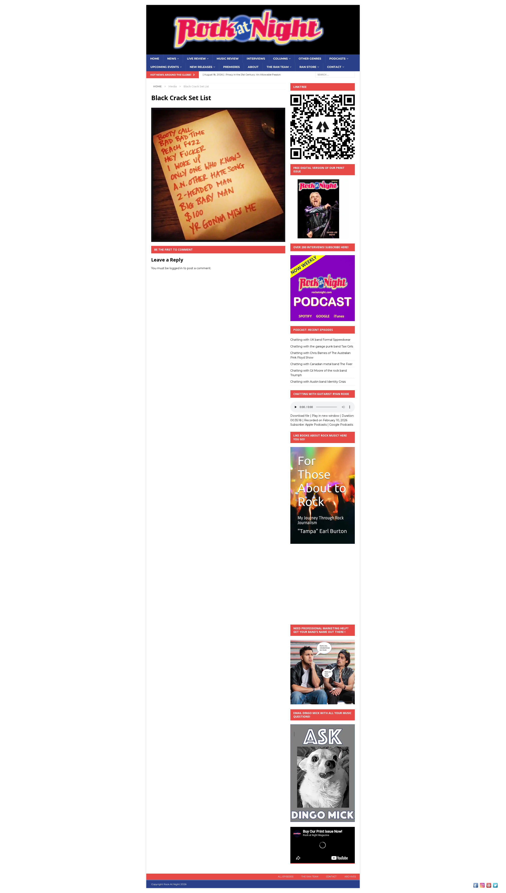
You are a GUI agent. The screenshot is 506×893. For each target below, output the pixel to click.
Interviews (256, 58)
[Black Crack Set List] (218, 240)
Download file (299, 415)
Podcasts (337, 58)
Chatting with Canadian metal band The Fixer (321, 364)
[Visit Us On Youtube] (488, 886)
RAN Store (307, 67)
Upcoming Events (164, 67)
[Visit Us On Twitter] (495, 886)
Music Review (228, 58)
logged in (176, 268)
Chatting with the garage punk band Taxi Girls (321, 346)
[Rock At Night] (253, 52)
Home (154, 58)
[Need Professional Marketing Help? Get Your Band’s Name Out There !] (322, 702)
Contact (334, 67)
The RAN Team (278, 67)
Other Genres (310, 58)
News (171, 58)
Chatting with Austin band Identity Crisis (318, 381)
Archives (350, 876)
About (253, 67)
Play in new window (325, 415)
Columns (280, 58)
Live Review (196, 58)
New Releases (201, 67)
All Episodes (285, 876)
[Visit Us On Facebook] (475, 886)
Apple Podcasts (316, 424)
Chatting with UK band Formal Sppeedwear (320, 339)
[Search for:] (335, 74)
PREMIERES (231, 67)
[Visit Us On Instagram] (482, 886)
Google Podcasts (341, 424)
